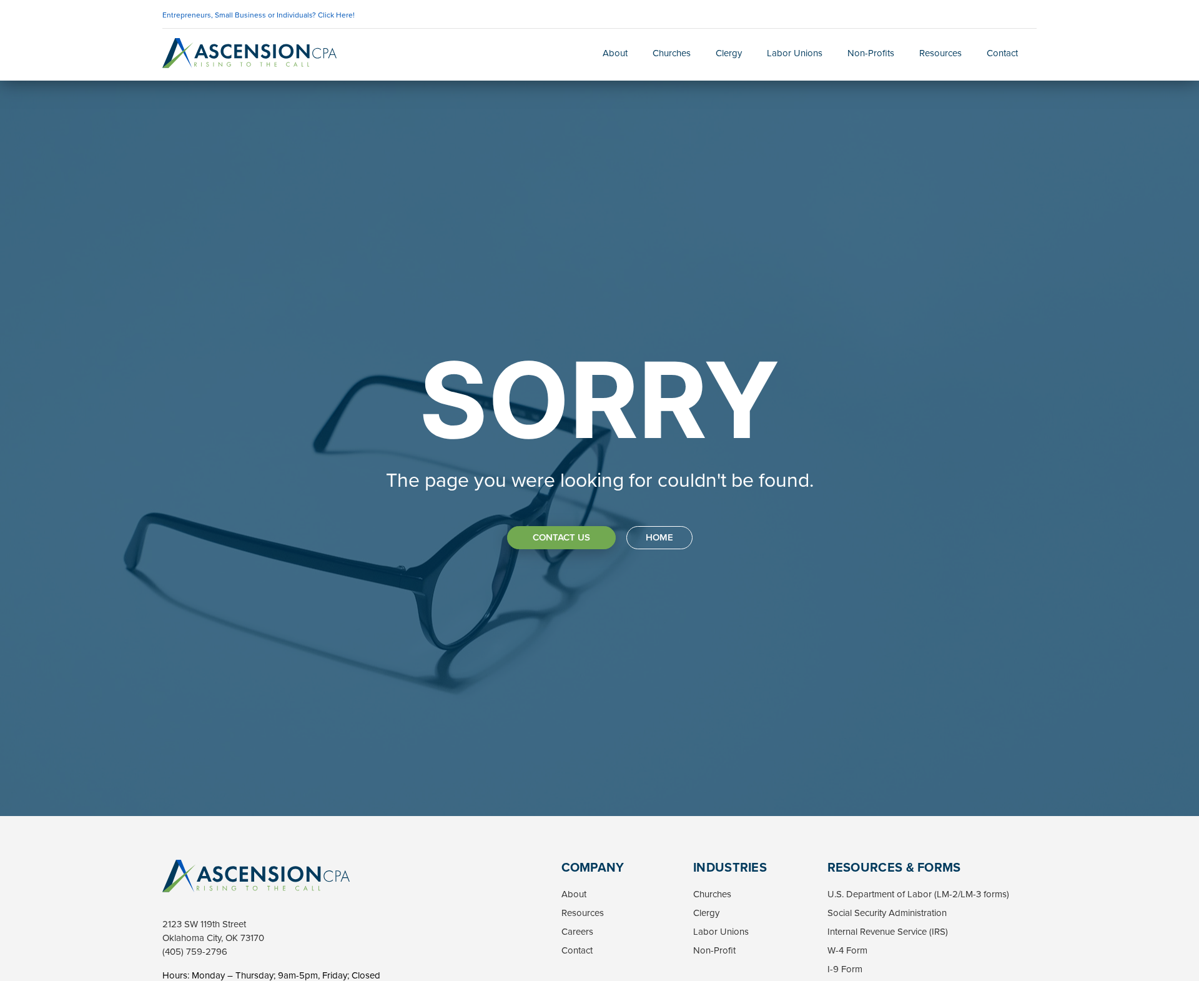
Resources (940, 53)
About (615, 53)
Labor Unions (794, 53)
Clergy (729, 53)
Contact (1002, 53)
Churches (672, 53)
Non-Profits (870, 53)
